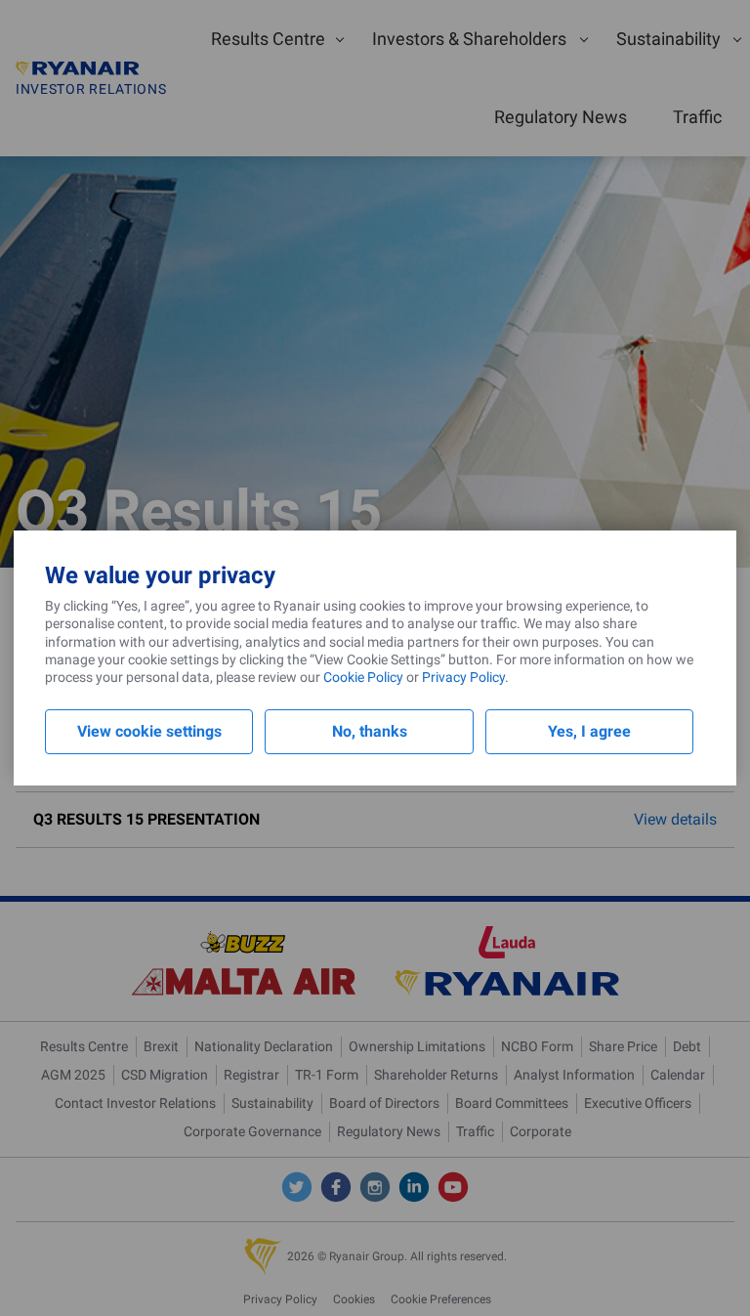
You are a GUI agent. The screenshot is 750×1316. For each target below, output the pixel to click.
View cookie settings (149, 731)
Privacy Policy (463, 677)
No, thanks (369, 731)
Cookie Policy (363, 677)
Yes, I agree (589, 731)
